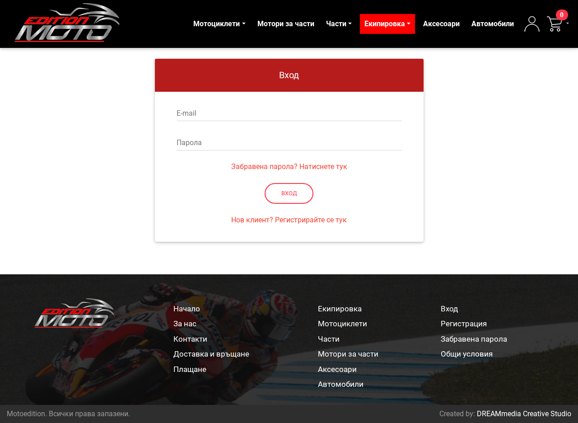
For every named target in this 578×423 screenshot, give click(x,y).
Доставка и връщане (211, 353)
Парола (189, 142)
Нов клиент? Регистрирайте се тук (289, 220)
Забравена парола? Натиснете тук (289, 166)
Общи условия (467, 353)
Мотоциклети (216, 23)
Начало (186, 308)
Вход (289, 193)
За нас (184, 323)
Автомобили (492, 23)
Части (336, 23)
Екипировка (384, 23)
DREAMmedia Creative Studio (524, 413)
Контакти (190, 338)
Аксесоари (441, 23)
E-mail (186, 113)
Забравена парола (474, 338)
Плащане (189, 369)
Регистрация (464, 323)
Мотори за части (285, 23)
